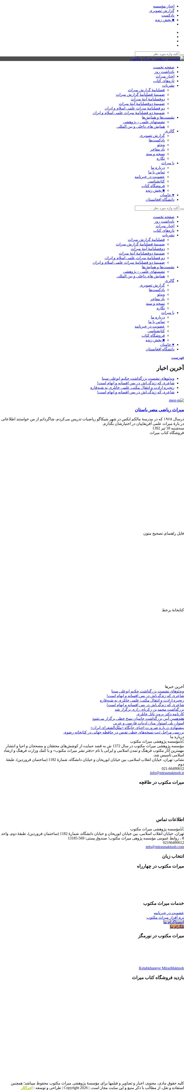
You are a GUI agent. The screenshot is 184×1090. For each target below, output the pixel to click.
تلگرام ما (177, 927)
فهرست (177, 357)
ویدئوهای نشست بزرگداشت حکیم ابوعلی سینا (138, 378)
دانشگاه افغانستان (160, 199)
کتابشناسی (156, 181)
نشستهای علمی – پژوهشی (144, 122)
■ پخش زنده (164, 20)
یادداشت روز (164, 72)
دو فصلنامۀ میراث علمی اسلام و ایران (135, 108)
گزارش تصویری (161, 11)
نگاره (161, 158)
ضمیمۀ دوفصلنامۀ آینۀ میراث (142, 104)
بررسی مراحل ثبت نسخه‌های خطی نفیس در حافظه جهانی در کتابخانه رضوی (123, 732)
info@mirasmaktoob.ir (167, 773)
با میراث (167, 163)
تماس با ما (156, 172)
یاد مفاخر (157, 149)
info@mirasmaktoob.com (165, 847)
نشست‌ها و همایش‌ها (158, 117)
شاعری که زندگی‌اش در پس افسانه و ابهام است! (135, 383)
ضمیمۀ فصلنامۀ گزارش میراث (140, 94)
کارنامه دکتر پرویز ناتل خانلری (160, 714)
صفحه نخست (163, 67)
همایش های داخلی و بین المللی (141, 126)
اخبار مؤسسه (163, 6)
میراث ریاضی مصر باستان (159, 409)
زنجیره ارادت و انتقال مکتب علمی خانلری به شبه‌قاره (132, 388)
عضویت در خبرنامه (150, 177)
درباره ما (158, 167)
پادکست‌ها (157, 140)
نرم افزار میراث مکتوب (165, 917)
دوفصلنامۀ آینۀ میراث (148, 99)
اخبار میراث (165, 76)
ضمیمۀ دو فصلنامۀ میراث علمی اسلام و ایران (129, 113)
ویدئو (161, 145)
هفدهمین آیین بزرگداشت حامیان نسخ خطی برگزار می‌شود (138, 718)
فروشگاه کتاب (153, 186)
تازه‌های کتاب (163, 81)
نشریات (168, 85)
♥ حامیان (167, 195)
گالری (169, 131)
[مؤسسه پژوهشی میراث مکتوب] (157, 59)
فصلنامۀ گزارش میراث (146, 90)
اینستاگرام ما (173, 922)
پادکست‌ (167, 15)
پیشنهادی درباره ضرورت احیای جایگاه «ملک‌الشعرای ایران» (137, 728)
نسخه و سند (155, 154)
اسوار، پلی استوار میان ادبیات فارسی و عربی (148, 723)
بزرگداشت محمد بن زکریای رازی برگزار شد (149, 709)
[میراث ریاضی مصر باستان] (175, 400)
